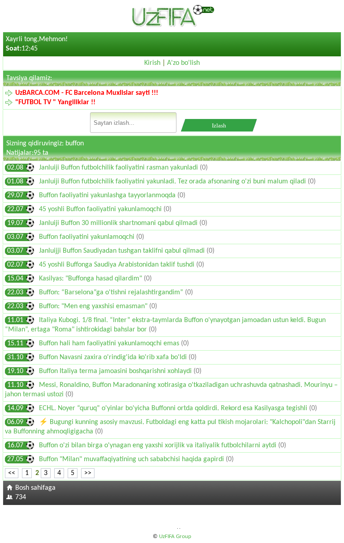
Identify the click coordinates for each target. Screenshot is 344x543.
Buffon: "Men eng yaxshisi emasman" (94, 306)
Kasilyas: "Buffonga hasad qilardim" (91, 278)
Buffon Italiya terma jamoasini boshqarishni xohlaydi (116, 371)
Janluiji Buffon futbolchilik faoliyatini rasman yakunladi (119, 167)
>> (87, 473)
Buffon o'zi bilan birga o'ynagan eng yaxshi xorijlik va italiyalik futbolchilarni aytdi (158, 445)
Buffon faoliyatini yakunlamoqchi (87, 237)
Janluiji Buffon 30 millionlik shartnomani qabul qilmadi (119, 223)
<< (11, 473)
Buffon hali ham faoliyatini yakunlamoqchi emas (109, 343)
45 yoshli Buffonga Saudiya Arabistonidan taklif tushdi (117, 264)
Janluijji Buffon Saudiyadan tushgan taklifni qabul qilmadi (122, 251)
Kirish (152, 63)
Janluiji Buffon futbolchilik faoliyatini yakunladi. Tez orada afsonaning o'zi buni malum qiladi (173, 181)
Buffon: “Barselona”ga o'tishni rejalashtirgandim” (112, 292)
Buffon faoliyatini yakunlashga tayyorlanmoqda (108, 195)
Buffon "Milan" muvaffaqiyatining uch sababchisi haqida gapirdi (132, 459)
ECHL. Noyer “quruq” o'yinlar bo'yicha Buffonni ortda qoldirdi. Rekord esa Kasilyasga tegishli (174, 408)
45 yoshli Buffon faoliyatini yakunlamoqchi (101, 209)
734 (20, 497)
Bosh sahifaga (35, 488)
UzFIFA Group (175, 536)
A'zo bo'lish (183, 63)
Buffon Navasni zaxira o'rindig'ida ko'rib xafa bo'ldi (114, 357)
